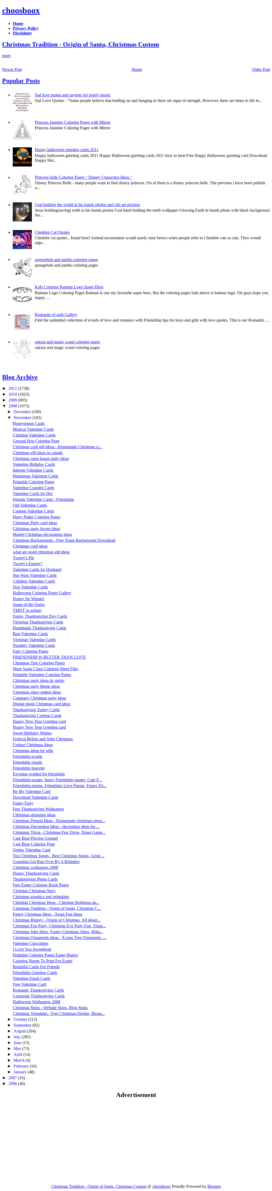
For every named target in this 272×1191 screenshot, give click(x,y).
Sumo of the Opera (29, 604)
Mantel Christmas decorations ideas (42, 534)
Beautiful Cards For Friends (36, 966)
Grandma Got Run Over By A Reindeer (46, 861)
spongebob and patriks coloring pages (66, 259)
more (6, 55)
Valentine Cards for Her (33, 493)
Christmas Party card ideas (35, 522)
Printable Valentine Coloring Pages (42, 674)
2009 (13, 400)
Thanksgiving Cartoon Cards (37, 715)
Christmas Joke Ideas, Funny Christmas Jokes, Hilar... (58, 931)
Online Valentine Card (31, 850)
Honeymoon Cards (29, 423)
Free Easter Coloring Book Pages (41, 885)
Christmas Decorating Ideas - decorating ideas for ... (56, 826)
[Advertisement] (46, 1141)
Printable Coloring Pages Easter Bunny (45, 955)
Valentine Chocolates (30, 943)
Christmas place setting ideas (37, 692)
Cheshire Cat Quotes (52, 232)
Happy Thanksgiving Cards (36, 873)
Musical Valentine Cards (33, 429)
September (23, 1025)
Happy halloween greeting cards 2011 (66, 149)
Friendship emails (27, 762)
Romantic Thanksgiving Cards (38, 990)
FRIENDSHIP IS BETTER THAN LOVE (49, 657)
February (22, 1066)
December (23, 411)
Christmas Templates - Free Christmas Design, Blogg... (59, 1013)
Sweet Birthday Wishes (32, 733)
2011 (13, 388)
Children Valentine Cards (34, 581)
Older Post (261, 69)
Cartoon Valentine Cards (33, 511)
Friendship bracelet (29, 768)
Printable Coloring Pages (33, 482)
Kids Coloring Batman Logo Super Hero (69, 287)
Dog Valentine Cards (30, 587)
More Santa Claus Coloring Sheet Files (45, 669)
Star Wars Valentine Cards (35, 575)
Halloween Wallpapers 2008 (36, 1002)
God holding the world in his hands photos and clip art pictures (87, 204)
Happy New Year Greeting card (39, 721)
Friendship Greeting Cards (35, 972)
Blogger (214, 1186)
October (21, 1019)
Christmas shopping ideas (34, 815)
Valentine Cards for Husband (37, 569)
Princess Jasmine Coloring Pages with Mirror (72, 122)
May (18, 1048)
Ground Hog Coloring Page (36, 441)
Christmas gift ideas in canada (38, 452)
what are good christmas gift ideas (41, 552)
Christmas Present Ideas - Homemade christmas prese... (59, 820)
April (18, 1054)
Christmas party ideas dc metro (38, 680)
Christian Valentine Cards (34, 435)
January (21, 1072)
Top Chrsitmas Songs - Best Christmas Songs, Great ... (58, 855)
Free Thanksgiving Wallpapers (38, 809)
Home (137, 69)
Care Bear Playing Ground (35, 838)
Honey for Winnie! (28, 598)
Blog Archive (20, 377)
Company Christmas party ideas (39, 698)
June (18, 1042)
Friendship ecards (27, 756)
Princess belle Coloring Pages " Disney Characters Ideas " (83, 177)
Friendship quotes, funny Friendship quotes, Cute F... (57, 780)
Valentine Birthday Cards (34, 464)
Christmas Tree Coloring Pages (39, 663)
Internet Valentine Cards (33, 470)
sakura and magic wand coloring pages (67, 342)
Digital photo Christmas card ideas (41, 704)
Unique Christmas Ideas (33, 744)
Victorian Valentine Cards (34, 639)
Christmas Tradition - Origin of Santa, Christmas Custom (80, 44)
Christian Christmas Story (34, 891)
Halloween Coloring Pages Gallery (42, 593)
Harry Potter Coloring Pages (36, 517)
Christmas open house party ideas (41, 458)
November (23, 417)
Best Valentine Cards (30, 633)
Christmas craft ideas (30, 546)
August (20, 1031)
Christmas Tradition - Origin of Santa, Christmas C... (57, 908)
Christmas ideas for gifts (33, 750)
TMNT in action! (27, 610)
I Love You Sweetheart (32, 949)
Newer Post (12, 69)
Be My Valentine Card (31, 791)
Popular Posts (21, 80)
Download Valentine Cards (35, 797)
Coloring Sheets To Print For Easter (43, 961)
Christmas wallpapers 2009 (35, 867)
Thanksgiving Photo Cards (35, 879)
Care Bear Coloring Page (34, 844)
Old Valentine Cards (30, 505)
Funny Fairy (23, 803)
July (18, 1037)
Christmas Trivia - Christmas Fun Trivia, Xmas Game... (59, 832)
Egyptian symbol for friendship (39, 774)
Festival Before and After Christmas (43, 739)
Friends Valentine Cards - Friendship (43, 499)
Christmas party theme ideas (36, 686)
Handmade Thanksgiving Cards (39, 628)
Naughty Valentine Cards (34, 645)
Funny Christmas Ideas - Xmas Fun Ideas (47, 914)
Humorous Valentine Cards (35, 476)
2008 (13, 406)
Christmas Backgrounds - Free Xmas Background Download (64, 540)
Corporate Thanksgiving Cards (39, 996)
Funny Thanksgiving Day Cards (40, 616)
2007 (13, 1077)
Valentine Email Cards (31, 978)
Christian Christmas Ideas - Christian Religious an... (56, 902)
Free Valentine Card (29, 984)
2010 (13, 394)
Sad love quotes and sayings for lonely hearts (72, 95)
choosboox (21, 10)
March (20, 1060)
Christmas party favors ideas (36, 528)
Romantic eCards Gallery (56, 314)
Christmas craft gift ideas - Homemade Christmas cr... (57, 447)
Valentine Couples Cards (33, 487)
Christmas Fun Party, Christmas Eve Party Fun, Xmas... (59, 926)
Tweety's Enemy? (27, 563)
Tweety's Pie (23, 558)
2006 (13, 1083)
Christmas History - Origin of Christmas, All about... (56, 920)
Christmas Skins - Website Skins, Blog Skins (50, 1007)
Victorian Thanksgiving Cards (38, 622)
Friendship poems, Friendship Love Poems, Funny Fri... (60, 785)
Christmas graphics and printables (41, 896)
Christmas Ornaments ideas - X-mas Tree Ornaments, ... (59, 937)
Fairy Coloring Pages (30, 651)
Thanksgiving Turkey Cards (36, 709)
